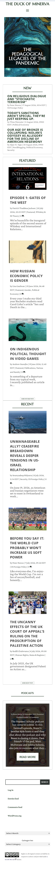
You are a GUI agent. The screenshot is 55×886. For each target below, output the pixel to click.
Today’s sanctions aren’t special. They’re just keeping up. (26, 116)
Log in (10, 790)
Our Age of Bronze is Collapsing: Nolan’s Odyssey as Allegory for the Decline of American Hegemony (25, 136)
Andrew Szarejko (20, 364)
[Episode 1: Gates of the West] (28, 180)
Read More (27, 757)
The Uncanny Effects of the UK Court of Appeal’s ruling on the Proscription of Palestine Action (27, 634)
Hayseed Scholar (22, 717)
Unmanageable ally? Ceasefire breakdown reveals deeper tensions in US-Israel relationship (25, 455)
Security (11, 150)
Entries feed (13, 798)
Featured (31, 212)
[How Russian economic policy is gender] (28, 253)
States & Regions (36, 655)
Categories (27, 840)
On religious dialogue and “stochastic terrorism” (26, 99)
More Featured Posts (27, 399)
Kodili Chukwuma (21, 651)
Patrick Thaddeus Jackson (24, 208)
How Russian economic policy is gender (26, 276)
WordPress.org (14, 815)
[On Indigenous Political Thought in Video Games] (28, 331)
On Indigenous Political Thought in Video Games (28, 354)
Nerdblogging (19, 147)
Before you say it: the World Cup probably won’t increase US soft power (27, 547)
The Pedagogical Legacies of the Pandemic (27, 56)
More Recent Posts (27, 683)
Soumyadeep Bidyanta (22, 475)
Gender (27, 290)
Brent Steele (17, 714)
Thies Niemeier (17, 122)
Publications (29, 368)
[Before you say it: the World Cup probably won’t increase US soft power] (28, 520)
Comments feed (15, 807)
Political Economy (21, 124)
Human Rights (22, 655)
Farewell (27, 710)
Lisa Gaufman (19, 286)
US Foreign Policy (15, 108)
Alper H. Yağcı (16, 144)
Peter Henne (15, 105)
